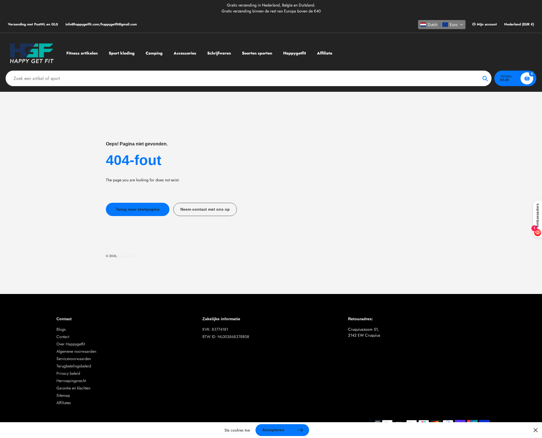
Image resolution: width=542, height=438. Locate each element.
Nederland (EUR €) (519, 24)
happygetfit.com (128, 256)
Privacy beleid (68, 373)
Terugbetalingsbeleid (73, 366)
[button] (441, 24)
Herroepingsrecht (71, 380)
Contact (62, 336)
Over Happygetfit (70, 344)
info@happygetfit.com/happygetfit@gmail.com (101, 24)
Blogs (61, 329)
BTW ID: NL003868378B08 (225, 336)
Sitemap (63, 395)
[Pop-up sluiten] (535, 430)
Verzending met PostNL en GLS (33, 24)
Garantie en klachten (73, 388)
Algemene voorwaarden (76, 351)
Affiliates (63, 403)
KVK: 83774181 (215, 329)
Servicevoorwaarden (73, 358)
